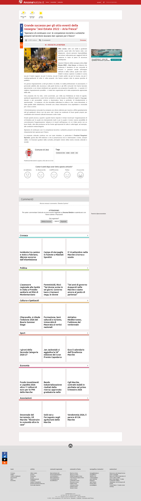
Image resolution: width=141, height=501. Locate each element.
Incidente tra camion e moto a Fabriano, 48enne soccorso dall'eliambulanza (30, 256)
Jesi (76, 153)
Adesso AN (23, 17)
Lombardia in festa (74, 480)
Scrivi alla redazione (35, 485)
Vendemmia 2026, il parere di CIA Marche (77, 417)
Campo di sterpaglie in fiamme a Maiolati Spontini (53, 254)
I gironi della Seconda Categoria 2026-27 (29, 352)
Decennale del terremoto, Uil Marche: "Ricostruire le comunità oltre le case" (30, 420)
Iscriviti (32, 477)
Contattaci (32, 480)
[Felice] (67, 175)
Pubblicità (79, 498)
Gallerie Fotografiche (35, 482)
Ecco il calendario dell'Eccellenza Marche (76, 352)
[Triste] (41, 175)
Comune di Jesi (42, 150)
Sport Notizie (93, 482)
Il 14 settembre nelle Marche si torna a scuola (78, 254)
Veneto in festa (73, 488)
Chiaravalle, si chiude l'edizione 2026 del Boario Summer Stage (30, 321)
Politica (12, 474)
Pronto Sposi (93, 483)
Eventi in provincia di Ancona (37, 483)
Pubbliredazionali (34, 479)
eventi (72, 153)
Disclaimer (73, 498)
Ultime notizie (33, 473)
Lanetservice (58, 498)
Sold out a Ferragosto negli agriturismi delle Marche (52, 418)
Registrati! (63, 221)
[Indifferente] (54, 175)
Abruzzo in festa (74, 474)
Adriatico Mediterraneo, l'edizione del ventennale (75, 321)
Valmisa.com (93, 476)
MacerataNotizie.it (54, 477)
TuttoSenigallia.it (94, 477)
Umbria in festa (74, 486)
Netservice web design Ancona (117, 473)
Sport (12, 479)
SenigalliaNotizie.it (94, 473)
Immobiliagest (93, 485)
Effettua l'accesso (46, 221)
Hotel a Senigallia (114, 474)
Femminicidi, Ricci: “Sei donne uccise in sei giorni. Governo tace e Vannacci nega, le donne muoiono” (53, 290)
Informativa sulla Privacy (88, 498)
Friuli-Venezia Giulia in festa (77, 477)
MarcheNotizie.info (54, 473)
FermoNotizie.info (54, 479)
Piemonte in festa (74, 482)
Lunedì (41, 17)
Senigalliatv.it (93, 474)
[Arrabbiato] (27, 175)
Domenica (32, 17)
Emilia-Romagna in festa (76, 476)
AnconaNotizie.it (54, 476)
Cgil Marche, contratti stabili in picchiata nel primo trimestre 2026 (77, 386)
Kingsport (92, 480)
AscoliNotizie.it (53, 480)
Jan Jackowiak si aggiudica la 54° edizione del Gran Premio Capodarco (53, 353)
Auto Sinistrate (93, 479)
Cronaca (83, 40)
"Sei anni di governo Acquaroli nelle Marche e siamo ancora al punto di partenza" (77, 289)
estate (68, 153)
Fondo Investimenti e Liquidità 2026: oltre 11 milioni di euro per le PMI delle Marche (29, 387)
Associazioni (14, 477)
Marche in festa (74, 473)
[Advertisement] (106, 34)
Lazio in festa (73, 479)
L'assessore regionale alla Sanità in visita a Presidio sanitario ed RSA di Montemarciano (30, 289)
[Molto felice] (80, 175)
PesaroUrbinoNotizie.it (55, 474)
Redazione (33, 476)
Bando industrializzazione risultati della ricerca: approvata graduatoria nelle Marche (53, 388)
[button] (99, 2)
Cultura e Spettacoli (15, 476)
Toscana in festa (74, 485)
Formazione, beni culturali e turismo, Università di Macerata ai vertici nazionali (53, 322)
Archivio (32, 474)
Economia (13, 480)
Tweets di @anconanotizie (98, 213)
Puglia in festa (73, 483)
